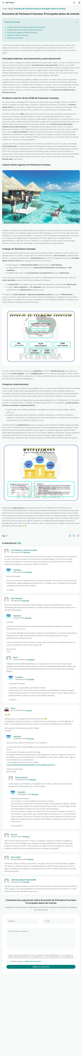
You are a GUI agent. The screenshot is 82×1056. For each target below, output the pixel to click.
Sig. (3, 536)
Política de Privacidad (33, 961)
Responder (26, 552)
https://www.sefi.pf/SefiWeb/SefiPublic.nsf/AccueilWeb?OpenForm (31, 765)
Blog (10, 8)
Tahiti (4, 8)
